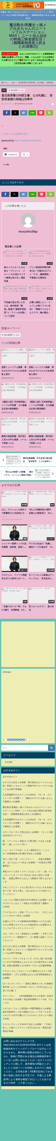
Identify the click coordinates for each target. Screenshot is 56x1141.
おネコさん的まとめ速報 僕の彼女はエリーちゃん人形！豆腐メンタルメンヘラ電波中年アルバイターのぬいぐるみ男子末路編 (28, 785)
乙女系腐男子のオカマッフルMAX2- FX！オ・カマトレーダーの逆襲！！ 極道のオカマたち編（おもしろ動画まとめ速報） (28, 798)
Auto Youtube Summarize (28, 140)
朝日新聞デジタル (17, 90)
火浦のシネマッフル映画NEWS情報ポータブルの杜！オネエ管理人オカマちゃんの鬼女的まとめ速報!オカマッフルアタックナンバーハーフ (28, 924)
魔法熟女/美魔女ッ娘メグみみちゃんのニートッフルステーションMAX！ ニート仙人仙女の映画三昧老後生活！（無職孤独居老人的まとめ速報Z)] (27, 810)
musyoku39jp (28, 231)
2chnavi (7, 672)
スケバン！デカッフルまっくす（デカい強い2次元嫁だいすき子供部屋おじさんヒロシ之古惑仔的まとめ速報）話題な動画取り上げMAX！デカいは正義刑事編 (28, 961)
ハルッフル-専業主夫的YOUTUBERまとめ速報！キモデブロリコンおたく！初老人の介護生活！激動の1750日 (28, 903)
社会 (4, 90)
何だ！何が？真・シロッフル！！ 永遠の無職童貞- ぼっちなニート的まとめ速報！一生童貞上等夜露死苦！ (27, 862)
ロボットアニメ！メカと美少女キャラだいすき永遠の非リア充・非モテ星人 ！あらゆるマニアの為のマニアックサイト (28, 890)
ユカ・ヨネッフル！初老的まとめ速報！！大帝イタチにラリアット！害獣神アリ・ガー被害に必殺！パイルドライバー (28, 937)
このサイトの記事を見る (14, 134)
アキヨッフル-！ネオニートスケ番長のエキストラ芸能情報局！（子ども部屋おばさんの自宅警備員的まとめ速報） (28, 974)
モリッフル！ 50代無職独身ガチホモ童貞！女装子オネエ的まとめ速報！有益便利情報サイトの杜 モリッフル (28, 999)
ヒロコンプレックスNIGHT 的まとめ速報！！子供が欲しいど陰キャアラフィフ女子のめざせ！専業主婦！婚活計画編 (28, 1027)
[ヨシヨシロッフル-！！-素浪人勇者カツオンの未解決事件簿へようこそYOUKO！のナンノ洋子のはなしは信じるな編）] (28, 987)
